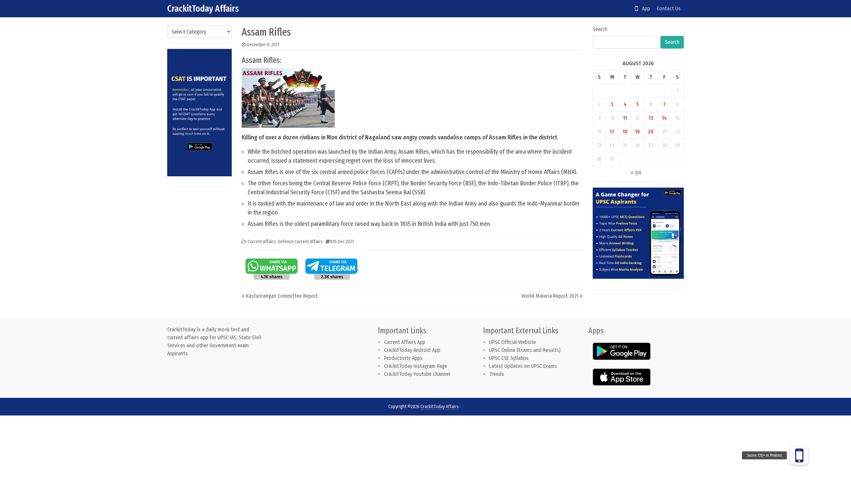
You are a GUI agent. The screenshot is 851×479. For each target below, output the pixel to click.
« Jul (636, 172)
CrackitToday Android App (412, 350)
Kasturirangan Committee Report (282, 296)
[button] (799, 455)
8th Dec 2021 (342, 241)
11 (625, 118)
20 (651, 131)
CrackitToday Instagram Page (415, 366)
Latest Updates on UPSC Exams (523, 366)
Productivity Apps (403, 358)
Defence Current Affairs (300, 241)
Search (600, 29)
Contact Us (668, 8)
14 (664, 118)
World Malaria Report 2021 (549, 296)
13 (651, 118)
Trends (496, 374)
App (644, 8)
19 (637, 131)
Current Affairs (262, 241)
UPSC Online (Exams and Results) (524, 350)
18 (625, 131)
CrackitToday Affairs (203, 8)
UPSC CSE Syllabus (509, 358)
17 (612, 131)
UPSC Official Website (512, 342)
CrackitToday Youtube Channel (417, 374)
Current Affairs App (404, 342)
